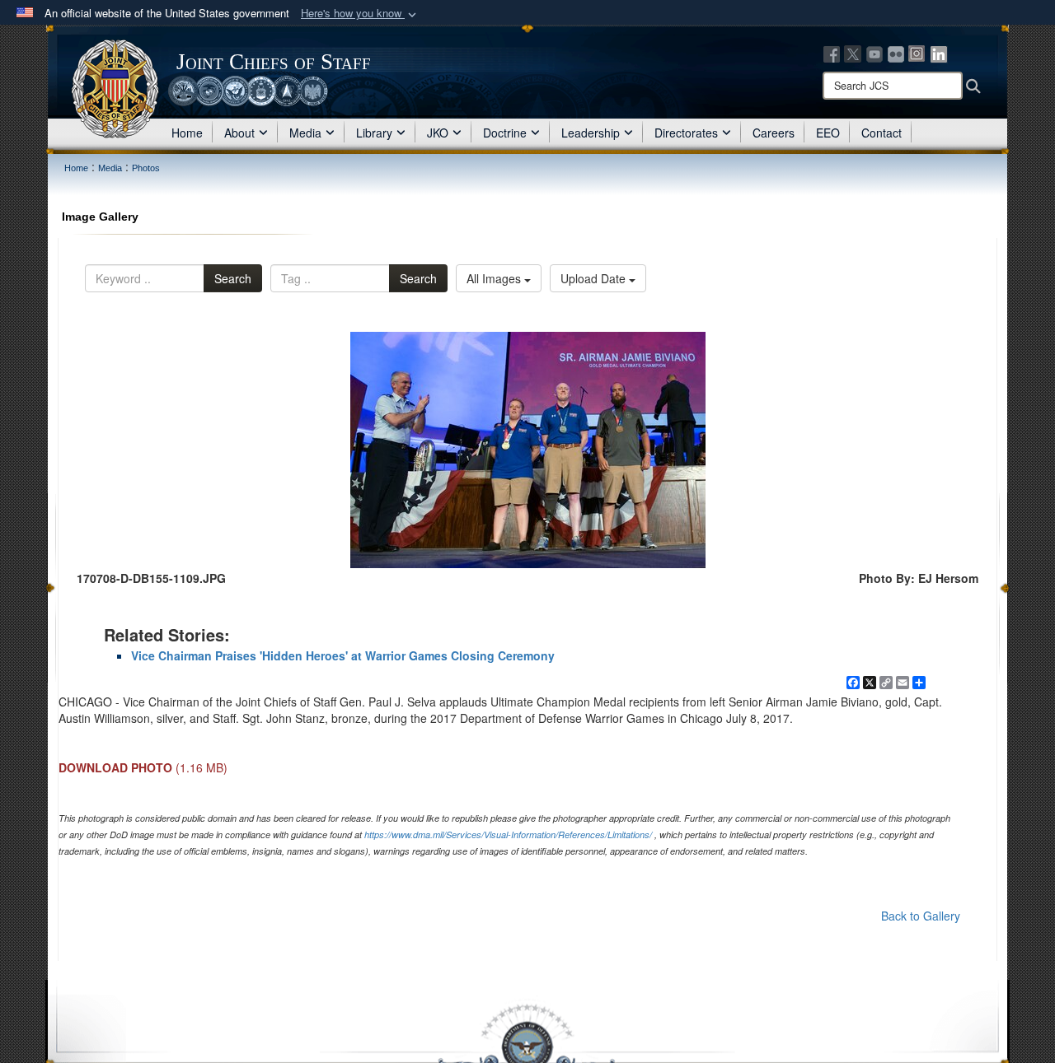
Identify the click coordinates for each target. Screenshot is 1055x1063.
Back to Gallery (920, 915)
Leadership (590, 132)
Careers (774, 132)
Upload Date (594, 278)
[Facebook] (832, 52)
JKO (437, 132)
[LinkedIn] (939, 52)
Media (305, 132)
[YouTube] (874, 52)
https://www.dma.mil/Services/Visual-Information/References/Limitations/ (508, 834)
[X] (853, 52)
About (239, 132)
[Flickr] (896, 52)
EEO (828, 132)
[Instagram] (917, 52)
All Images (495, 278)
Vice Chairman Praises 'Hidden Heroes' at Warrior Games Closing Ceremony (343, 655)
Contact (881, 132)
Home (187, 132)
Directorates (686, 132)
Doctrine (505, 132)
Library (374, 132)
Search (232, 278)
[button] (360, 13)
